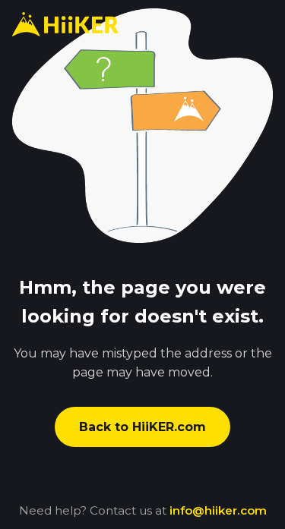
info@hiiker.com (218, 510)
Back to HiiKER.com (142, 427)
